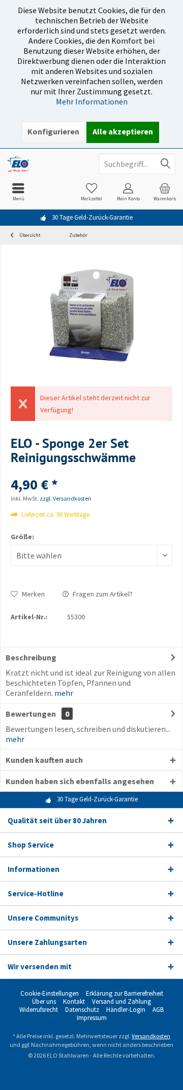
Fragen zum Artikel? (102, 594)
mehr (63, 693)
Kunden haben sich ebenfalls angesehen (80, 781)
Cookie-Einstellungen (49, 994)
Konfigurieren (53, 131)
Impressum (92, 1018)
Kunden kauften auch (44, 760)
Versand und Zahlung (121, 1002)
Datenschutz (82, 1010)
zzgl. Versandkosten (66, 498)
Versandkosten (151, 1036)
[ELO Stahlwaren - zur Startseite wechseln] (46, 164)
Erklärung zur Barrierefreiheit (124, 994)
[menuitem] (18, 191)
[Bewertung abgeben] (91, 471)
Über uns (44, 1002)
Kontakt (74, 1002)
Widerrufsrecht (38, 1010)
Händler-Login (125, 1010)
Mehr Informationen (92, 101)
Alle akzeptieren (123, 131)
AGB (158, 1010)
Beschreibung (31, 657)
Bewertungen (31, 714)
